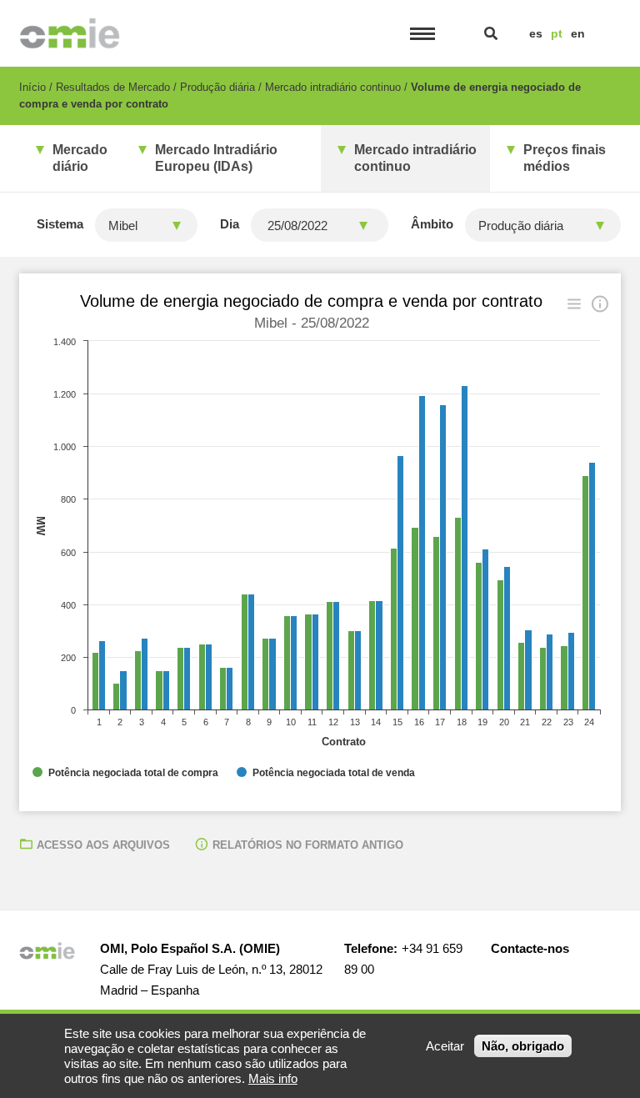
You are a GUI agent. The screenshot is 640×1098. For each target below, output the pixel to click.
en (578, 33)
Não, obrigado (523, 1046)
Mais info (273, 1078)
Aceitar (445, 1046)
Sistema (60, 224)
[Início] (69, 33)
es (535, 33)
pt (556, 33)
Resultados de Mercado (113, 87)
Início (32, 87)
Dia (229, 224)
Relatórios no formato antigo (307, 845)
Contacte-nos (530, 948)
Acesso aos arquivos (103, 845)
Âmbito (432, 224)
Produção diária (217, 87)
